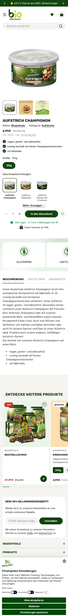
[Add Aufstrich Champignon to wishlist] (62, 214)
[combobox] (34, 26)
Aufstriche (48, 125)
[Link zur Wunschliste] (52, 14)
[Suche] (61, 26)
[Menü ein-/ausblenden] (5, 15)
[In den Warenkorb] (43, 478)
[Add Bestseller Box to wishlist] (44, 404)
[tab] (13, 280)
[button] (5, 3)
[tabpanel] (34, 328)
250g (58, 470)
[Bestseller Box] (26, 424)
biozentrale (18, 125)
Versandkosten (28, 134)
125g (9, 165)
